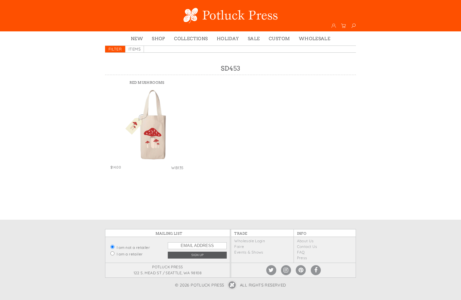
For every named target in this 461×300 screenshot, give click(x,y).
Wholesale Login (249, 240)
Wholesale (315, 38)
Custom (279, 38)
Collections (191, 38)
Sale (254, 38)
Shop (158, 38)
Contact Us (307, 246)
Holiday (228, 38)
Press (302, 257)
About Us (305, 240)
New (137, 38)
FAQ (301, 252)
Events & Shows (248, 252)
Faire (239, 246)
